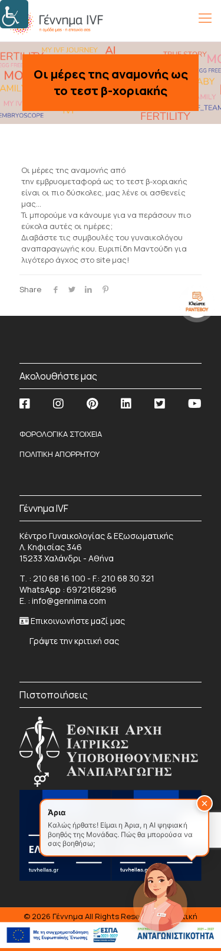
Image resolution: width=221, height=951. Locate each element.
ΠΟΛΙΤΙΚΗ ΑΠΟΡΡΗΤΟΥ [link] (59, 454)
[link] (14, 14)
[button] (204, 803)
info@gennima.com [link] (69, 600)
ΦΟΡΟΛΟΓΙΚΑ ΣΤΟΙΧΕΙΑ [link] (60, 434)
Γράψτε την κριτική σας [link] (73, 640)
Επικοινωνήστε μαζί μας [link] (78, 620)
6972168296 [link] (92, 589)
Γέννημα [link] (68, 916)
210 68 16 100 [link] (59, 578)
